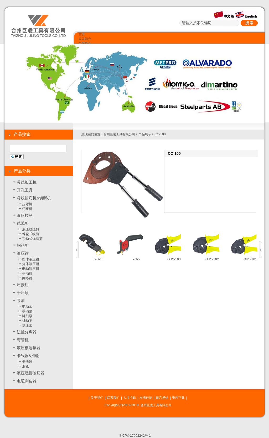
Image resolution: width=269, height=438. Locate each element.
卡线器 (27, 362)
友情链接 (145, 398)
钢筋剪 (23, 245)
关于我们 (97, 398)
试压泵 (27, 325)
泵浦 (21, 300)
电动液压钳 (30, 269)
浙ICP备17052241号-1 (134, 435)
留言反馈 (162, 398)
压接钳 (23, 284)
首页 (82, 34)
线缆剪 (23, 223)
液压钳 (23, 253)
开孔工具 (25, 190)
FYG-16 (98, 259)
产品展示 (144, 134)
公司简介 (85, 39)
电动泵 (27, 306)
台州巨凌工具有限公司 (119, 134)
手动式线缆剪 (32, 239)
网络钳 (27, 278)
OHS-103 (174, 259)
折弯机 (27, 204)
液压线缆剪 (30, 229)
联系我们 (113, 398)
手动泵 (27, 311)
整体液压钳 (30, 259)
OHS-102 (212, 259)
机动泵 (27, 321)
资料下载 (178, 398)
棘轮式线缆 (30, 234)
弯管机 (23, 340)
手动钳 (27, 273)
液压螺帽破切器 (30, 373)
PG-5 (136, 259)
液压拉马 (25, 215)
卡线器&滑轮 (28, 355)
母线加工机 (27, 182)
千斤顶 (23, 292)
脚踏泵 (27, 316)
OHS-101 (250, 259)
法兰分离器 (27, 332)
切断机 (27, 209)
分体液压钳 (30, 264)
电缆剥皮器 (27, 381)
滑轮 (25, 366)
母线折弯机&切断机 (34, 198)
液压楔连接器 (28, 348)
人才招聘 (129, 398)
